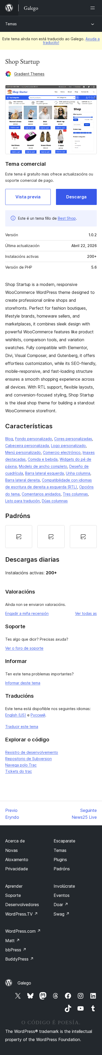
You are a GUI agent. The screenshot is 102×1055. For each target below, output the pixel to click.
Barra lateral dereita (22, 480)
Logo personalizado (68, 445)
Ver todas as (86, 613)
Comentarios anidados (41, 494)
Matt (12, 940)
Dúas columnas (55, 501)
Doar (61, 904)
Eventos (62, 895)
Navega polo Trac (21, 765)
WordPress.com (23, 931)
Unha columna (78, 473)
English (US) (15, 715)
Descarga (76, 196)
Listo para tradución (22, 501)
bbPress (15, 949)
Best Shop (67, 218)
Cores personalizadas (73, 438)
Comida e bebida (43, 459)
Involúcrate (64, 886)
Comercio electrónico (62, 452)
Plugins (60, 859)
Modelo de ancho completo (43, 466)
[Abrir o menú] (93, 8)
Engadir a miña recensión (27, 613)
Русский (38, 715)
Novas (11, 850)
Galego (24, 983)
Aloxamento (16, 859)
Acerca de (15, 840)
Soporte (13, 895)
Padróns (62, 868)
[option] (18, 536)
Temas (11, 24)
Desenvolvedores (22, 904)
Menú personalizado (23, 452)
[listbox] (51, 536)
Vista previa (28, 196)
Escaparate (64, 840)
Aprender (13, 886)
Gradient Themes (29, 74)
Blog (9, 438)
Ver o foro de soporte (24, 648)
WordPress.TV (21, 914)
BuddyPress (19, 959)
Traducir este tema (21, 726)
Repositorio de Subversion (28, 758)
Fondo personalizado (33, 438)
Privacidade (16, 868)
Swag (62, 914)
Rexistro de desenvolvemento (31, 752)
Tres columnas (75, 494)
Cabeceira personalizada (27, 445)
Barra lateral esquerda (44, 473)
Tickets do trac (18, 771)
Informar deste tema (22, 683)
